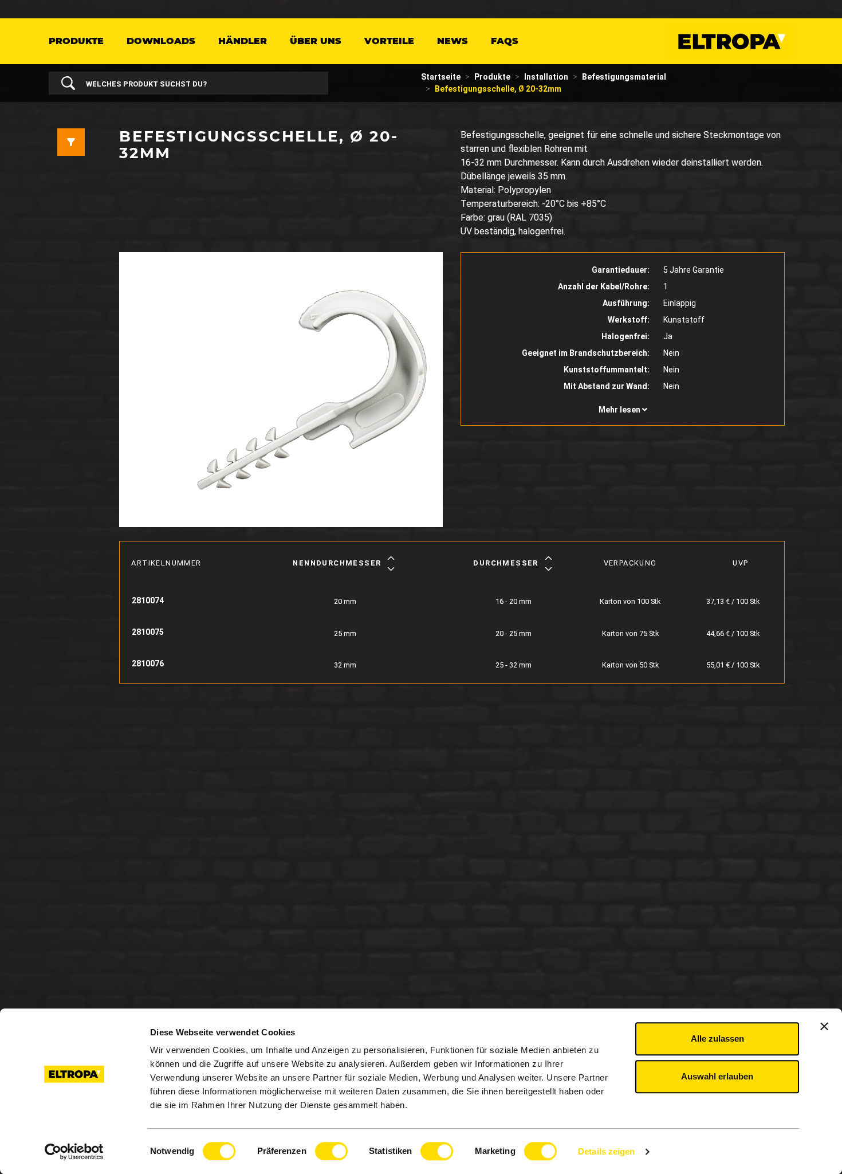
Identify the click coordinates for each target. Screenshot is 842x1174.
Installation (546, 76)
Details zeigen (606, 1151)
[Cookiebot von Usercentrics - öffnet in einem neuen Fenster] (74, 1151)
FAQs (504, 41)
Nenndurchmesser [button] (337, 563)
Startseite (441, 76)
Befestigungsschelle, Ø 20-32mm (498, 88)
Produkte (76, 41)
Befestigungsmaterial (624, 76)
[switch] (331, 1151)
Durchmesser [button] (505, 563)
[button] (622, 410)
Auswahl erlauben (717, 1076)
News (452, 41)
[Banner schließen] (824, 1026)
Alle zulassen (717, 1038)
